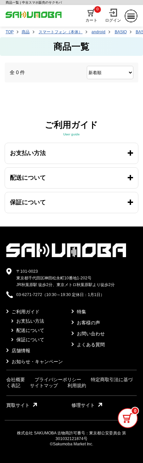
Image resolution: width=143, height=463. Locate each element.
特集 (80, 311)
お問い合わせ (90, 333)
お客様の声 (87, 322)
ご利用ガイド (25, 311)
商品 (26, 32)
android (98, 32)
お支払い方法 (29, 321)
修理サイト (83, 405)
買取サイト (18, 405)
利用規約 (77, 385)
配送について (29, 330)
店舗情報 (20, 350)
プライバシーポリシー (58, 379)
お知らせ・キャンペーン (36, 361)
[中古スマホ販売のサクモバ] (66, 255)
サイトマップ (44, 385)
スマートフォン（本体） (60, 32)
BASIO (121, 32)
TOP (10, 32)
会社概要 (15, 379)
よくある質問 (90, 344)
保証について (29, 339)
